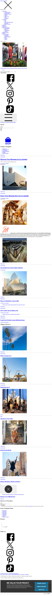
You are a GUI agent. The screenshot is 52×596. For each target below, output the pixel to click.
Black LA (6, 29)
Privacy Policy (2, 574)
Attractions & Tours (7, 12)
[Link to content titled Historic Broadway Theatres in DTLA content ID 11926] (26, 464)
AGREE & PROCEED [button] (41, 586)
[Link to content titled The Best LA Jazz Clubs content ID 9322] (26, 401)
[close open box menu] (8, 8)
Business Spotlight (7, 36)
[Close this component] (8, 489)
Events (1, 414)
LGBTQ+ (6, 31)
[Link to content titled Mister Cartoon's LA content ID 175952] (26, 338)
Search (1, 126)
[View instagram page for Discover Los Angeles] (10, 556)
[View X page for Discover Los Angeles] (10, 89)
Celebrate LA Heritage (6, 27)
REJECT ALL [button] (41, 589)
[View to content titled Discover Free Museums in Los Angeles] (26, 178)
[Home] (8, 122)
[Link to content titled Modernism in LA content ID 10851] (26, 369)
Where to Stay (4, 26)
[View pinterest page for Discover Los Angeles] (10, 104)
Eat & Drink (4, 19)
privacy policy (30, 506)
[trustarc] (49, 594)
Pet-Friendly (6, 18)
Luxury (5, 17)
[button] (50, 582)
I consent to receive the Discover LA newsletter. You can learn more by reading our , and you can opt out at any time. (23, 506)
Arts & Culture (6, 13)
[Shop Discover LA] (8, 144)
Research (5, 38)
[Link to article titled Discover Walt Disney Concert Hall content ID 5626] (26, 283)
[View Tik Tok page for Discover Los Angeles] (10, 112)
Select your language (3, 71)
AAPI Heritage (6, 28)
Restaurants (6, 23)
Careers (5, 39)
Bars (5, 20)
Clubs (5, 21)
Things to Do (4, 11)
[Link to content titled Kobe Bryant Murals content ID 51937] (26, 432)
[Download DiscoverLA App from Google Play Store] (13, 573)
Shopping (6, 14)
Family (5, 15)
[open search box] (26, 133)
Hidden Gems (6, 16)
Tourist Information (5, 32)
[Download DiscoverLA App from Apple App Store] (4, 573)
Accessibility (27, 574)
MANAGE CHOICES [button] (41, 583)
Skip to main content (3, 0)
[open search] (26, 133)
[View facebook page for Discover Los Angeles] (10, 81)
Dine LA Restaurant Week (8, 22)
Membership (6, 35)
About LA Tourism (5, 516)
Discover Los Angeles (5, 163)
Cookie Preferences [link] (15, 574)
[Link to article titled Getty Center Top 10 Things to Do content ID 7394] (26, 304)
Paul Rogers (3, 269)
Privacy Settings (8, 574)
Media (5, 37)
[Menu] (8, 118)
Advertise (22, 574)
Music (1, 416)
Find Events (4, 512)
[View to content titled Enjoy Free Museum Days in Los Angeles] (26, 212)
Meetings (3, 33)
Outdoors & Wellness (5, 151)
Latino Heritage (6, 30)
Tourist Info (4, 514)
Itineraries (4, 25)
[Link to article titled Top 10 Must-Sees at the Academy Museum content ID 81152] (26, 250)
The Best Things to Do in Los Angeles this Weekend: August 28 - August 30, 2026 (13, 68)
